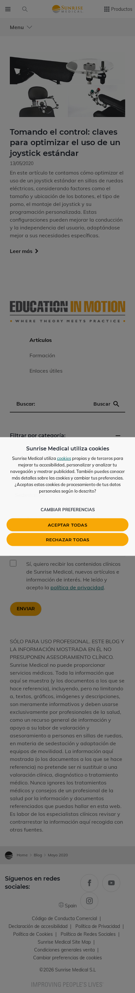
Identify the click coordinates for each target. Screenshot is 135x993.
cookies (64, 458)
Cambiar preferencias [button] (68, 509)
